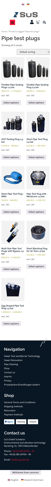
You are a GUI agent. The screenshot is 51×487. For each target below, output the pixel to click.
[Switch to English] (23, 4)
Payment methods (13, 414)
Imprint (8, 376)
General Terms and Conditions (19, 402)
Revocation (10, 410)
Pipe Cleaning (11, 364)
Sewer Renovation (13, 360)
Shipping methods (13, 406)
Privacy (7, 380)
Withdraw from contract (25, 472)
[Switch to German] (28, 4)
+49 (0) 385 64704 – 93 (23, 451)
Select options (11, 102)
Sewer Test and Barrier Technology (22, 356)
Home (4, 31)
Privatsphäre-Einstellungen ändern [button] (22, 384)
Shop (6, 368)
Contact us (9, 372)
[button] (12, 22)
